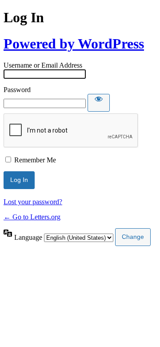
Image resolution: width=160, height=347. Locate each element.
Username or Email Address (43, 65)
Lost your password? (33, 202)
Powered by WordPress (74, 44)
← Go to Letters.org (32, 217)
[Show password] (99, 103)
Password (17, 89)
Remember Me (35, 160)
